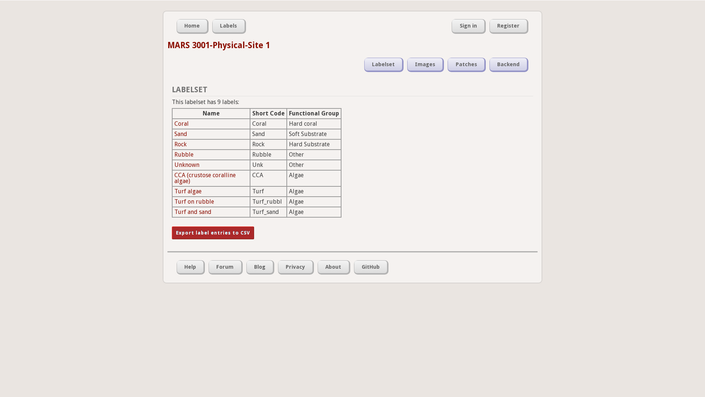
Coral (181, 123)
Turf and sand (193, 211)
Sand (180, 133)
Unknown (186, 164)
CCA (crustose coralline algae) (205, 178)
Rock (180, 144)
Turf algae (188, 191)
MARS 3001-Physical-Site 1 (218, 45)
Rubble (184, 154)
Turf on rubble (194, 201)
